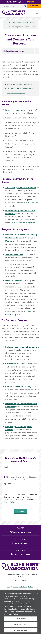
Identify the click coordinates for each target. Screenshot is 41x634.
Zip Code (7, 484)
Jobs (8, 587)
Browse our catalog (14, 110)
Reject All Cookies (20, 624)
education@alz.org (10, 172)
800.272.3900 (29, 2)
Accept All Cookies (20, 630)
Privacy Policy (9, 502)
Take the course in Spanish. (23, 222)
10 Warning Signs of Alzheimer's (20, 187)
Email (6, 467)
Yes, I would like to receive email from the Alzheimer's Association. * (21, 478)
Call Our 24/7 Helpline (15, 2)
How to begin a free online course (19, 84)
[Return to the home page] (14, 12)
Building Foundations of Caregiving (22, 347)
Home (9, 22)
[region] (20, 612)
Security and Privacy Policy (23, 587)
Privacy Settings (20, 618)
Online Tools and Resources (29, 22)
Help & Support (17, 22)
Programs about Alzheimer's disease (20, 89)
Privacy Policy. (12, 614)
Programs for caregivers (16, 93)
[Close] (38, 593)
